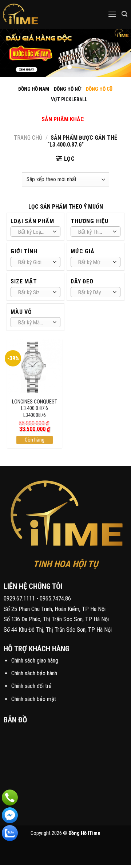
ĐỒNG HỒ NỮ (67, 89)
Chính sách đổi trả (31, 685)
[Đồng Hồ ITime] (43, 14)
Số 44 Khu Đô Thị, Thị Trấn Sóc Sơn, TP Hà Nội (58, 629)
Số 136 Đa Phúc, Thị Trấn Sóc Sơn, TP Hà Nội (56, 619)
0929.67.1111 (19, 598)
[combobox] (35, 231)
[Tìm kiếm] (124, 14)
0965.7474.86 (55, 598)
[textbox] (33, 232)
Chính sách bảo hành (34, 673)
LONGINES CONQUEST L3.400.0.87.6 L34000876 (34, 408)
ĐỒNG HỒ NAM (33, 89)
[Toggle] (56, 111)
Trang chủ (28, 137)
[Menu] (112, 14)
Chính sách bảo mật (33, 699)
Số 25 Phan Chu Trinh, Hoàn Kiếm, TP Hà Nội (55, 609)
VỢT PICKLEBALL (69, 99)
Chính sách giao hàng (34, 660)
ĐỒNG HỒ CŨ (99, 89)
